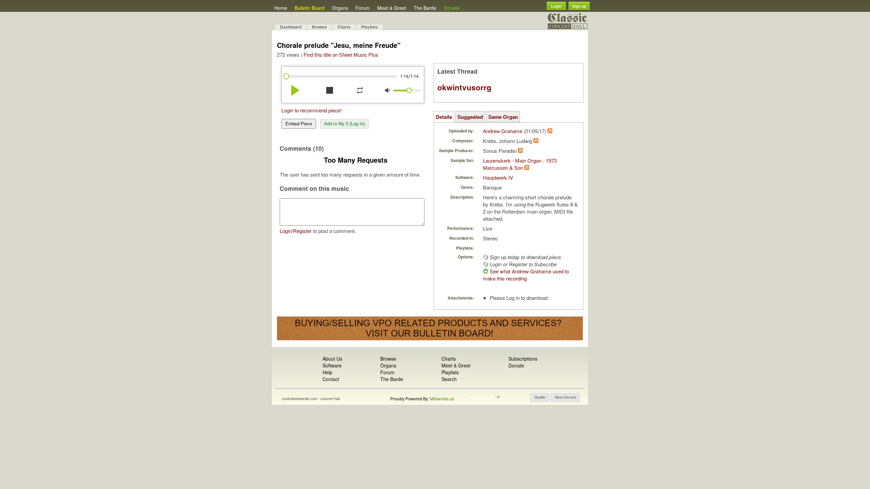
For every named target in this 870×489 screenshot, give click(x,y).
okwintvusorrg (464, 87)
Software (332, 365)
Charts (344, 27)
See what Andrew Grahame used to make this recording (526, 275)
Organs (340, 7)
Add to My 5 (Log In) (344, 123)
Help (327, 372)
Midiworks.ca (442, 398)
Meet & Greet (391, 7)
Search (449, 379)
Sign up (579, 6)
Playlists (369, 27)
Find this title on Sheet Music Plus (340, 54)
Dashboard (290, 27)
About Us (332, 358)
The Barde (425, 7)
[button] (540, 397)
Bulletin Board (310, 7)
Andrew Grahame (502, 130)
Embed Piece (298, 123)
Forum (362, 7)
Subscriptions (522, 358)
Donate (451, 7)
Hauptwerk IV (498, 177)
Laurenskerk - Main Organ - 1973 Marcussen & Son (520, 164)
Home (280, 7)
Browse (319, 27)
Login (556, 6)
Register (302, 230)
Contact (331, 379)
